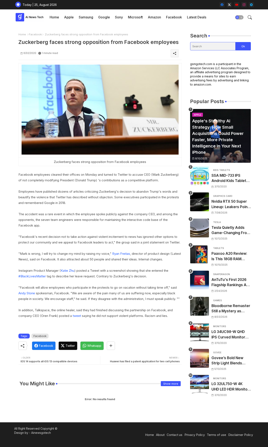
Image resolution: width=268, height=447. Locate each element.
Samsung (86, 17)
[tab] (54, 17)
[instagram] (244, 4)
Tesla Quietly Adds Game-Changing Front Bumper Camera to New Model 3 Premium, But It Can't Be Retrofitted (230, 230)
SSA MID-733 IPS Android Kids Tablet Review (228, 178)
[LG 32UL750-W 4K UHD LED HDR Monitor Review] (199, 384)
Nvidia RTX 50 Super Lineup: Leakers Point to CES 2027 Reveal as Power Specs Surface (230, 204)
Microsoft (135, 17)
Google (104, 17)
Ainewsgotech (41, 432)
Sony (119, 17)
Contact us (174, 435)
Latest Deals (196, 17)
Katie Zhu (67, 271)
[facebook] (222, 4)
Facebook (174, 17)
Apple (69, 17)
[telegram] (251, 4)
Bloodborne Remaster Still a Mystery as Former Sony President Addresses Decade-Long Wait (230, 309)
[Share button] (111, 346)
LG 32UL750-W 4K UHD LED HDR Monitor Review (230, 387)
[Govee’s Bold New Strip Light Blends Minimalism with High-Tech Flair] (199, 358)
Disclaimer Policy (240, 435)
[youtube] (236, 4)
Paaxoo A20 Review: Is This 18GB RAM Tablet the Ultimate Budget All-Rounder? (229, 256)
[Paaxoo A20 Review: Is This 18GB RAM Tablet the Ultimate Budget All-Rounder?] (199, 254)
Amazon (154, 17)
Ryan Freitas (121, 254)
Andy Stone (26, 293)
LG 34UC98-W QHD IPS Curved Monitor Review (228, 335)
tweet (77, 316)
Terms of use (216, 435)
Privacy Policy (194, 435)
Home (54, 17)
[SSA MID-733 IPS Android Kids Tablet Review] (199, 176)
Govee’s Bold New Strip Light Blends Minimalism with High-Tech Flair (230, 361)
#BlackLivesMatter (32, 276)
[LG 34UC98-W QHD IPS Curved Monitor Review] (199, 332)
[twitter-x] (229, 4)
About (160, 435)
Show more (170, 383)
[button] (239, 17)
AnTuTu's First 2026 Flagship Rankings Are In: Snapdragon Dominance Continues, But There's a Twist (230, 283)
